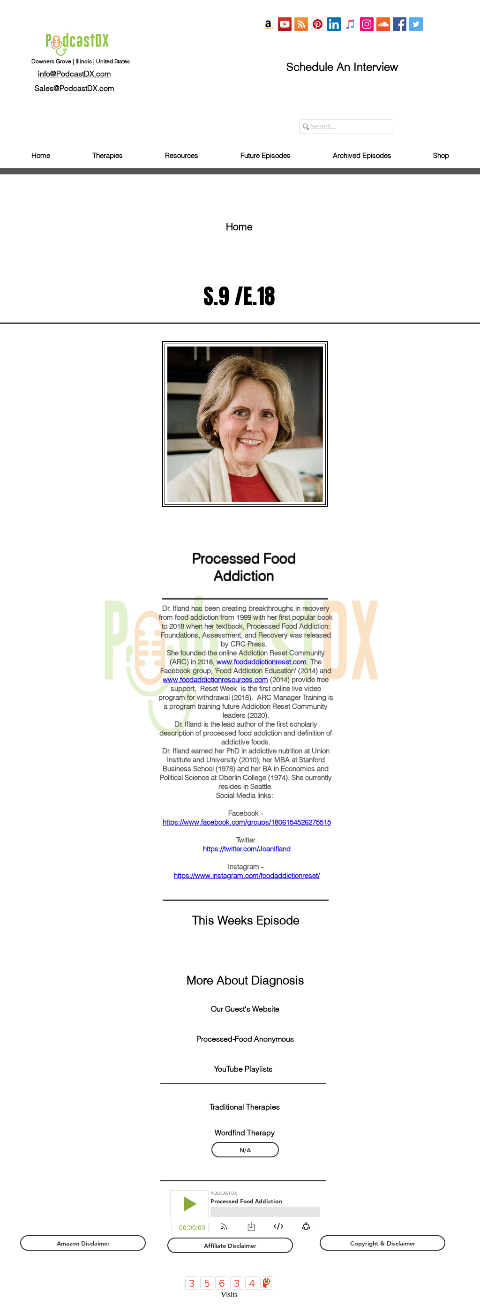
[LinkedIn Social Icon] (334, 24)
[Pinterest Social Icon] (317, 24)
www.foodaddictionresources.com (215, 679)
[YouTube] (285, 24)
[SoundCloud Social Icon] (383, 24)
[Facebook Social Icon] (399, 24)
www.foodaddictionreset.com (262, 661)
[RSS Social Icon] (301, 24)
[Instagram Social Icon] (367, 24)
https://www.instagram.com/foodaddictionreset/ (247, 875)
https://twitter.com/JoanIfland (247, 848)
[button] (245, 980)
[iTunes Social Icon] (350, 24)
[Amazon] (268, 24)
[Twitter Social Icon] (416, 24)
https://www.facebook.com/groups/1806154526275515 (247, 822)
